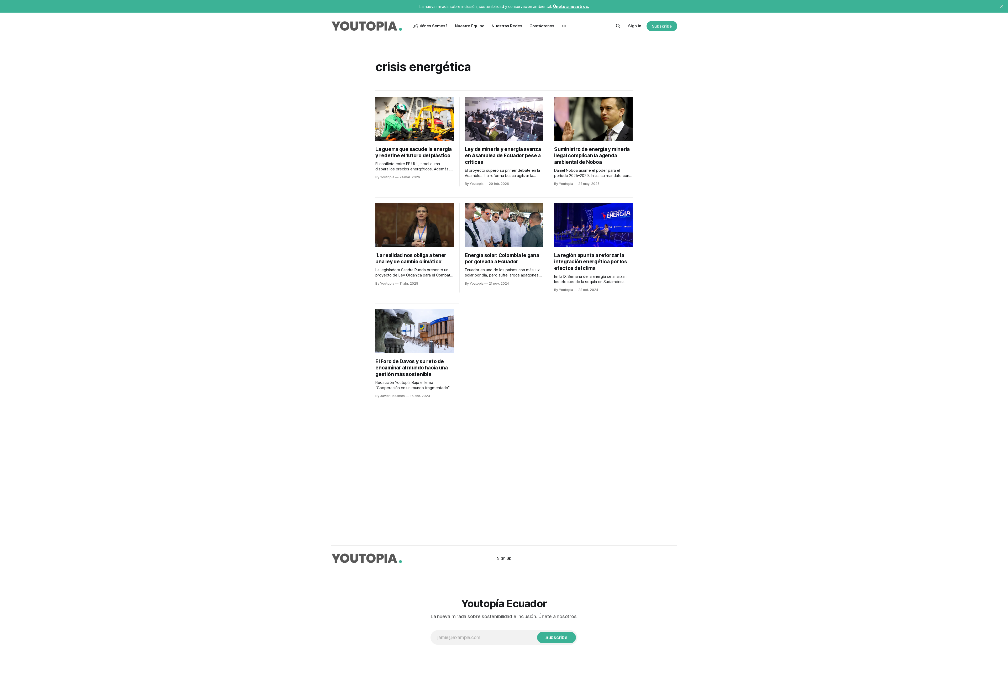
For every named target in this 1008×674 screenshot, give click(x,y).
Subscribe (662, 26)
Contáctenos (541, 25)
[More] (564, 26)
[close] (1002, 6)
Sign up (504, 558)
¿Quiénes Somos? (430, 25)
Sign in (634, 25)
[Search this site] (618, 26)
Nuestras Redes (507, 25)
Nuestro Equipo (469, 25)
